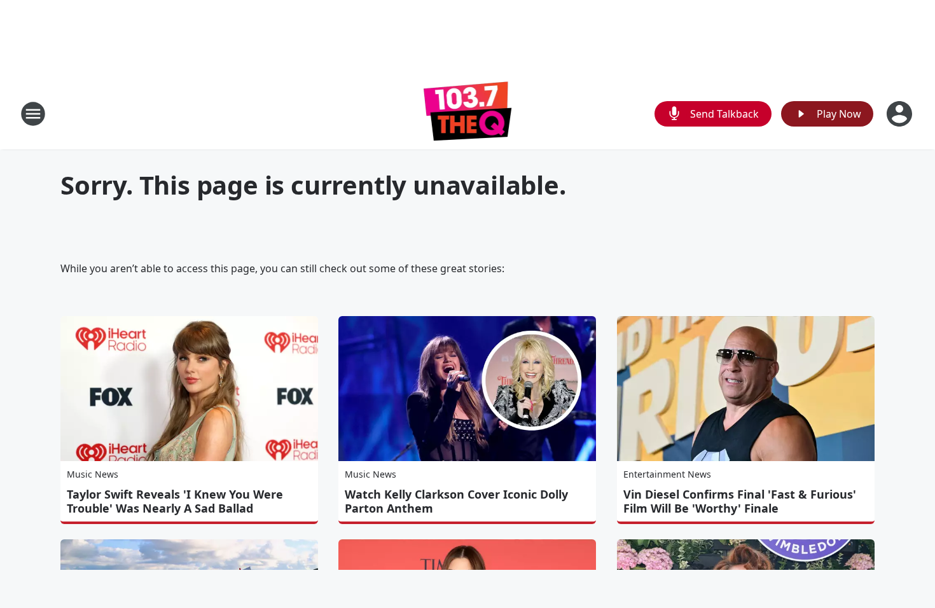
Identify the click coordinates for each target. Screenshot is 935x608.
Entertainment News (667, 474)
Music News (92, 474)
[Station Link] (468, 113)
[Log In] (901, 114)
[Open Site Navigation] (33, 114)
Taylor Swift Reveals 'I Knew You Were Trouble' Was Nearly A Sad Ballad (175, 501)
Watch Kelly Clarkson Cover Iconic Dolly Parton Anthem (456, 501)
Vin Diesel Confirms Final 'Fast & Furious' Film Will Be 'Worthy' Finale (739, 501)
